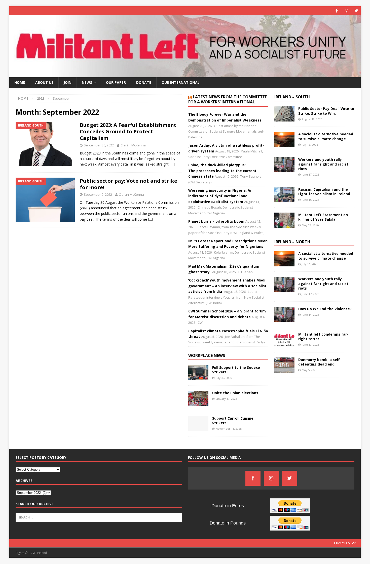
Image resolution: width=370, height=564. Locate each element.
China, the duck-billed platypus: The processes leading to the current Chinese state (222, 171)
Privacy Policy (345, 543)
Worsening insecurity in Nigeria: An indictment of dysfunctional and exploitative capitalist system (220, 196)
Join (67, 82)
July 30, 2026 (224, 378)
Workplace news (206, 355)
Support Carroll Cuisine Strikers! (232, 420)
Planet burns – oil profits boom (216, 221)
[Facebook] (336, 10)
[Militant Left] (185, 74)
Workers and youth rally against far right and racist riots (323, 164)
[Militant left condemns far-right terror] (284, 339)
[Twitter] (356, 10)
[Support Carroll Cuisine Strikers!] (198, 423)
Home (19, 82)
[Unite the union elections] (198, 398)
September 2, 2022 (98, 194)
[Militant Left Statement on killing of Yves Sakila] (284, 220)
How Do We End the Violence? (325, 308)
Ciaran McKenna (131, 194)
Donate (143, 82)
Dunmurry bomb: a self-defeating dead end (319, 362)
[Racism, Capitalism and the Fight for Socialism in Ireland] (284, 194)
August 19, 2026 (312, 119)
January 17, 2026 (226, 398)
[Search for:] (99, 517)
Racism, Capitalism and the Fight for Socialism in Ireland (324, 191)
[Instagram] (346, 10)
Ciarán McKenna (133, 145)
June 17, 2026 (310, 174)
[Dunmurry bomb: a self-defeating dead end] (284, 365)
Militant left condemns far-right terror (323, 336)
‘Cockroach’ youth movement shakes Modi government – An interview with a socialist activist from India (227, 286)
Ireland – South (292, 97)
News (87, 82)
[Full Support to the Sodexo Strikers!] (198, 372)
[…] (172, 164)
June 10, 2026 (310, 344)
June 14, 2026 (310, 314)
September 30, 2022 (99, 145)
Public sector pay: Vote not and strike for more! (128, 184)
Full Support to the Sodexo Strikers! (236, 369)
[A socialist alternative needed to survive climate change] (284, 139)
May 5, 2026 (309, 370)
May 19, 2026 (310, 225)
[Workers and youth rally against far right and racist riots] (284, 164)
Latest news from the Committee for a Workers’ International (227, 99)
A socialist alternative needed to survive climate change (325, 136)
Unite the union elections (235, 392)
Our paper (116, 82)
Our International (181, 82)
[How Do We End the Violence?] (284, 314)
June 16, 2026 (310, 200)
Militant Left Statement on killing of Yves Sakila (323, 217)
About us (44, 82)
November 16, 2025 (229, 428)
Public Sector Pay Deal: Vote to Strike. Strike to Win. (326, 110)
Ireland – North (292, 242)
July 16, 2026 (310, 144)
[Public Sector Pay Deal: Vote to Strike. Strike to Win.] (284, 114)
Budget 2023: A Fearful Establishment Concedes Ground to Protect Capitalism (128, 131)
